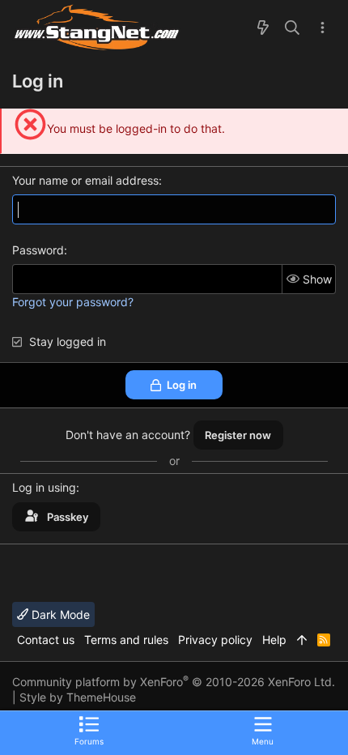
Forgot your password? (73, 302)
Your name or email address (85, 180)
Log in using (44, 487)
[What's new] (263, 28)
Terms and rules (126, 639)
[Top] (301, 640)
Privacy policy (215, 639)
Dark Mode (59, 614)
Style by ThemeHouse (77, 697)
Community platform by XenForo (173, 682)
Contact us (45, 639)
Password (38, 250)
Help (274, 639)
